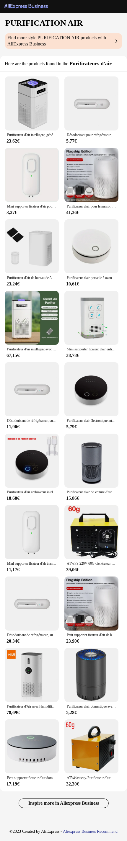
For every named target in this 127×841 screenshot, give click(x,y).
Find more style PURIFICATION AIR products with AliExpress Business (56, 40)
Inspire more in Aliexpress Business (63, 803)
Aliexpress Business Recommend (90, 831)
